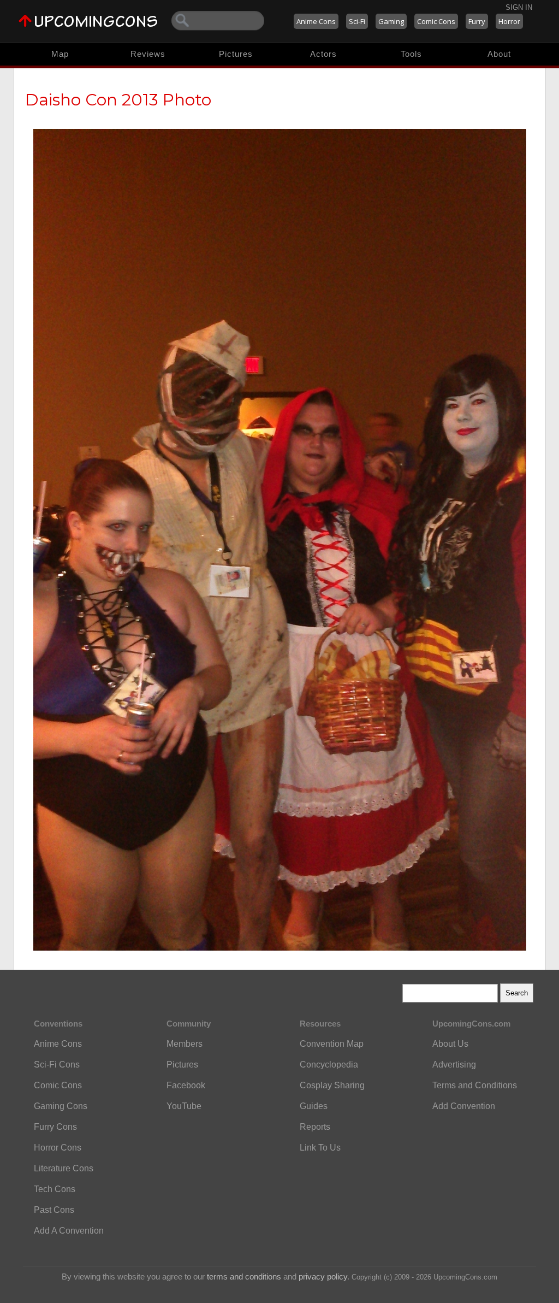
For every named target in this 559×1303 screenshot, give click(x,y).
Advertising (454, 1064)
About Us (450, 1043)
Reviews (147, 53)
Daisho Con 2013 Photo (118, 100)
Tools (411, 53)
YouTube (183, 1106)
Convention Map (332, 1043)
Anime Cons (316, 21)
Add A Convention (69, 1230)
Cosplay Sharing (332, 1085)
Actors (323, 53)
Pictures (236, 53)
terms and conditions (244, 1276)
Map (60, 53)
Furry (476, 21)
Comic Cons (436, 21)
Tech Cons (54, 1189)
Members (184, 1043)
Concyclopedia (329, 1064)
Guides (314, 1106)
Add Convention (463, 1106)
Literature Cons (63, 1168)
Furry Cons (55, 1126)
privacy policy (323, 1276)
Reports (315, 1126)
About (499, 53)
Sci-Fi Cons (57, 1064)
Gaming (391, 21)
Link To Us (320, 1147)
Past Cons (54, 1209)
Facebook (185, 1085)
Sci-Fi (357, 21)
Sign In (519, 7)
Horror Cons (57, 1147)
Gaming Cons (60, 1106)
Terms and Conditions (474, 1085)
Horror (509, 21)
